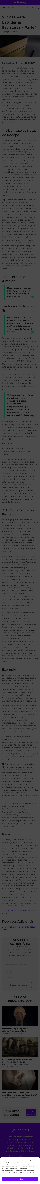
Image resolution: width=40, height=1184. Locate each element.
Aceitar (20, 1179)
